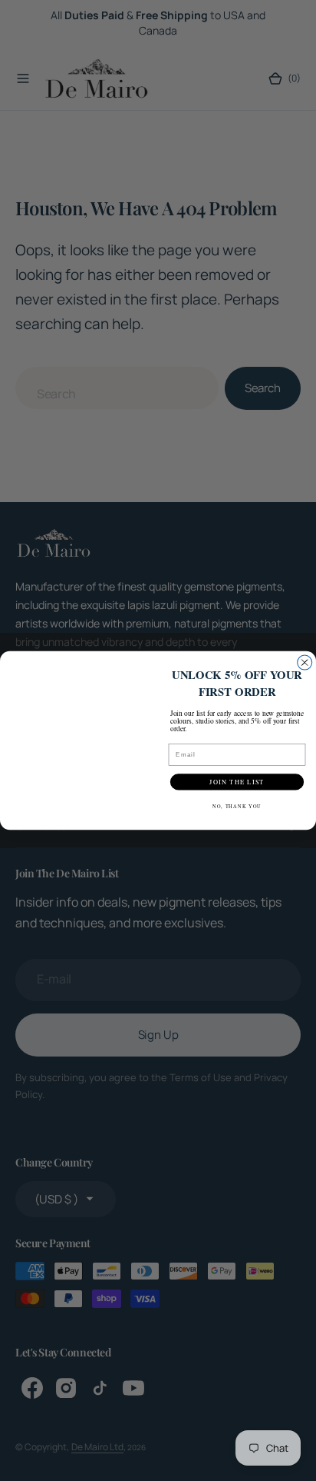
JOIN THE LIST (236, 781)
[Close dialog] (305, 662)
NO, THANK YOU (237, 806)
